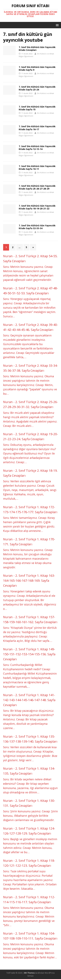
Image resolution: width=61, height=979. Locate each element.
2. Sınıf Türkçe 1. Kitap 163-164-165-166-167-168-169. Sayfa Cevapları (29, 580)
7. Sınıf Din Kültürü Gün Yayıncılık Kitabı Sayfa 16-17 (37, 128)
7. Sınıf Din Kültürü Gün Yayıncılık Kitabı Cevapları (37, 48)
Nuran (8, 256)
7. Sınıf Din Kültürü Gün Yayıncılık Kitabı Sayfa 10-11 (37, 167)
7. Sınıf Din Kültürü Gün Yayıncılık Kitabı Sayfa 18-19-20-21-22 (37, 207)
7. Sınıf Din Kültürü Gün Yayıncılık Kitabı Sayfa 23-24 (37, 88)
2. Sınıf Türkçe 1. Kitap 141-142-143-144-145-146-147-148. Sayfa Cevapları (29, 700)
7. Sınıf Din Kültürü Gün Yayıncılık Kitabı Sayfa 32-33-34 (37, 227)
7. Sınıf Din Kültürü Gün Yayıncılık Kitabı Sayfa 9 (37, 68)
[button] (56, 25)
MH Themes (29, 973)
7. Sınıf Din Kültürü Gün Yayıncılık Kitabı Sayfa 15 (37, 108)
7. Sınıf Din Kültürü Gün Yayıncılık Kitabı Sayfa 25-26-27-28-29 (37, 187)
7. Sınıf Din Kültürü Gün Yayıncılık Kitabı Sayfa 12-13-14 (37, 148)
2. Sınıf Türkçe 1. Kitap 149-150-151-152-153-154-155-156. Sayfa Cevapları (29, 654)
